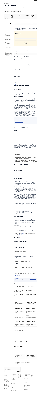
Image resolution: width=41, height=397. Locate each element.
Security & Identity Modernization (6, 388)
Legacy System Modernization (5, 384)
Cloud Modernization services (13, 377)
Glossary (18, 378)
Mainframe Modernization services (13, 387)
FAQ (20, 11)
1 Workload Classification (7, 35)
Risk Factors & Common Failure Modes (8, 43)
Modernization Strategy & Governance (6, 386)
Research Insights (19, 376)
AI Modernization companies (27, 374)
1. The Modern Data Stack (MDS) (8, 54)
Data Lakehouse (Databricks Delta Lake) (8, 42)
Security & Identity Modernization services (13, 390)
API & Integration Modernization (5, 375)
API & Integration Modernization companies (27, 375)
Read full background (17, 53)
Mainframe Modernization (6, 385)
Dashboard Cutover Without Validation (8, 47)
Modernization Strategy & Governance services (13, 388)
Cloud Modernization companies (26, 377)
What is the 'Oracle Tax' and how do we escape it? (21, 341)
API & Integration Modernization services (13, 375)
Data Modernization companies (26, 379)
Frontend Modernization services (13, 382)
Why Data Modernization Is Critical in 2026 (8, 30)
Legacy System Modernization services (13, 385)
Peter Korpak (10, 10)
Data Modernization (7, 3)
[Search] (32, 0)
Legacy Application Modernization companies (27, 385)
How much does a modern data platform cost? (20, 339)
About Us (32, 374)
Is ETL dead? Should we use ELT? (19, 346)
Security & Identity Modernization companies (27, 391)
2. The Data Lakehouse (7, 55)
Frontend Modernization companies (26, 383)
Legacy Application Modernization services (13, 384)
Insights (18, 11)
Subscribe (32, 376)
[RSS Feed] (5, 395)
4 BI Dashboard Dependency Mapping (8, 38)
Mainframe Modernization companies (26, 388)
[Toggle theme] (33, 0)
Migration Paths (19, 375)
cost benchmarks (27, 232)
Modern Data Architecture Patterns (8, 53)
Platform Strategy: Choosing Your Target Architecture (8, 39)
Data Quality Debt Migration (8, 46)
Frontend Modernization (6, 381)
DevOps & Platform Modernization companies (27, 380)
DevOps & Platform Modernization (6, 379)
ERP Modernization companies (26, 382)
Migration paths (14, 11)
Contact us (32, 375)
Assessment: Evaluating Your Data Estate (8, 34)
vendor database (21, 234)
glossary (23, 233)
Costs (5, 11)
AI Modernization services (13, 374)
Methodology (13, 10)
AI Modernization (6, 374)
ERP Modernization (6, 380)
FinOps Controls (6, 51)
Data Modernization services (14, 378)
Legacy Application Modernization (6, 382)
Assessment (8, 11)
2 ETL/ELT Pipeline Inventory (8, 36)
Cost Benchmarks (6, 52)
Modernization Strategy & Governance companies (26, 389)
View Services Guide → (17, 275)
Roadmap (11, 11)
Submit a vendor (26, 392)
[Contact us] (6, 395)
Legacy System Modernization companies (27, 386)
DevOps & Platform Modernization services (13, 379)
